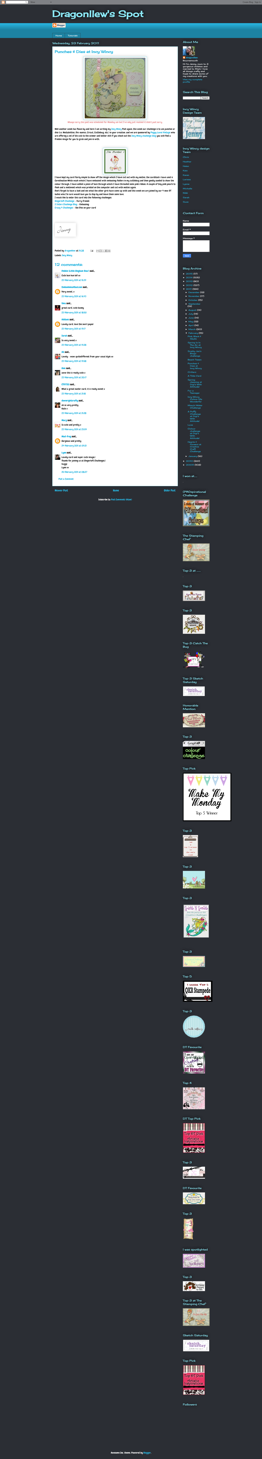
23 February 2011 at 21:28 (74, 413)
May (191, 321)
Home (58, 35)
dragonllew (192, 57)
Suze (185, 202)
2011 (189, 289)
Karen (186, 175)
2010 (190, 461)
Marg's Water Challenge (195, 406)
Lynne (186, 184)
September (194, 304)
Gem (64, 368)
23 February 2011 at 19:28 (74, 344)
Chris (186, 157)
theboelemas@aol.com (72, 287)
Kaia (185, 170)
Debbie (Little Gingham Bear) (75, 270)
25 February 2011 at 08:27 (74, 472)
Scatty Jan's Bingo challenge (194, 353)
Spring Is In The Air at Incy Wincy (195, 344)
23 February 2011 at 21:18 (74, 393)
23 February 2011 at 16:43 (74, 296)
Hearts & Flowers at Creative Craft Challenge (194, 447)
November (194, 296)
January (193, 456)
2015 (189, 273)
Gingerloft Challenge (64, 201)
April (191, 325)
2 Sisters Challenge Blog (66, 204)
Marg (64, 420)
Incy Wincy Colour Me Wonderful (195, 399)
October (193, 300)
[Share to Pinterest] (109, 250)
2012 (189, 285)
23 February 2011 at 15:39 (74, 280)
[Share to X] (103, 250)
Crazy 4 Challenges (64, 207)
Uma (64, 303)
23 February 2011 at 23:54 (74, 429)
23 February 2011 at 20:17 (74, 377)
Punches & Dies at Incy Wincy (195, 365)
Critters (192, 372)
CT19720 (65, 384)
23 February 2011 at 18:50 (74, 312)
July (191, 314)
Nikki (185, 193)
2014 (189, 277)
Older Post (169, 490)
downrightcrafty (70, 400)
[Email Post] (91, 250)
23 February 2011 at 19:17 (74, 328)
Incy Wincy (116, 129)
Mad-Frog (66, 436)
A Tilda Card (194, 376)
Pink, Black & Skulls (194, 337)
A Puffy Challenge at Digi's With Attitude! (194, 416)
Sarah (64, 335)
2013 (189, 281)
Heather (187, 161)
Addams (65, 319)
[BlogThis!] (100, 250)
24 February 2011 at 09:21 (74, 445)
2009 (190, 465)
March (192, 329)
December (194, 292)
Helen (186, 166)
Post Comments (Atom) (121, 499)
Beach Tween (195, 359)
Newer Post (61, 490)
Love (190, 425)
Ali (63, 352)
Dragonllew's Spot (98, 13)
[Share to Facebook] (106, 250)
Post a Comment (66, 479)
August (192, 310)
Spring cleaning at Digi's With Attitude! (195, 383)
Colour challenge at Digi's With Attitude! (194, 433)
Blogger (147, 1452)
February (193, 333)
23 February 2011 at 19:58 (74, 361)
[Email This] (97, 250)
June (191, 318)
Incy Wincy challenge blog (143, 135)
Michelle (187, 188)
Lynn (64, 452)
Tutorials (72, 35)
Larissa (187, 179)
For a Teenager (194, 391)
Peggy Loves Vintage (160, 132)
